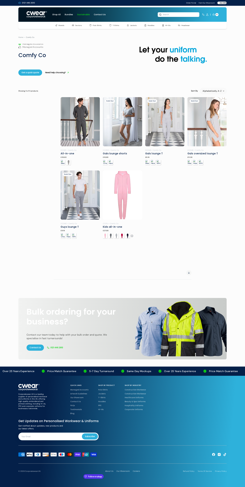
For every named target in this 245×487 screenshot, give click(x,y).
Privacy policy (221, 471)
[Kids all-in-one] (122, 195)
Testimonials (76, 409)
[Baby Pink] (105, 235)
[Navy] (127, 235)
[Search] (160, 14)
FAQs (72, 405)
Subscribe (90, 436)
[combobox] (178, 14)
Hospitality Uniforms (134, 405)
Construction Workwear (135, 390)
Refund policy (189, 471)
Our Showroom (77, 397)
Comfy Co (72, 150)
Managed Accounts (79, 390)
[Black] (63, 162)
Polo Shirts (103, 390)
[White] (158, 162)
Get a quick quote (30, 72)
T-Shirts (101, 397)
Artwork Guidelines (78, 394)
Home (20, 37)
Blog (72, 413)
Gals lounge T (154, 153)
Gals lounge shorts (115, 153)
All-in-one (67, 153)
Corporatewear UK (32, 471)
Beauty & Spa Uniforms (135, 401)
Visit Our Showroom (207, 3)
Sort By (194, 91)
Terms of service (205, 471)
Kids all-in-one (112, 227)
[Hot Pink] (122, 235)
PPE (99, 405)
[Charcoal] (105, 162)
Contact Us (35, 347)
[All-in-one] (80, 121)
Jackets (102, 394)
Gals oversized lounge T (202, 153)
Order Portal (191, 3)
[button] (207, 14)
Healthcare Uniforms (134, 397)
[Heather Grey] (68, 162)
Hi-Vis (101, 409)
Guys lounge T (70, 227)
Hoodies (102, 401)
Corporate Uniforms (134, 409)
